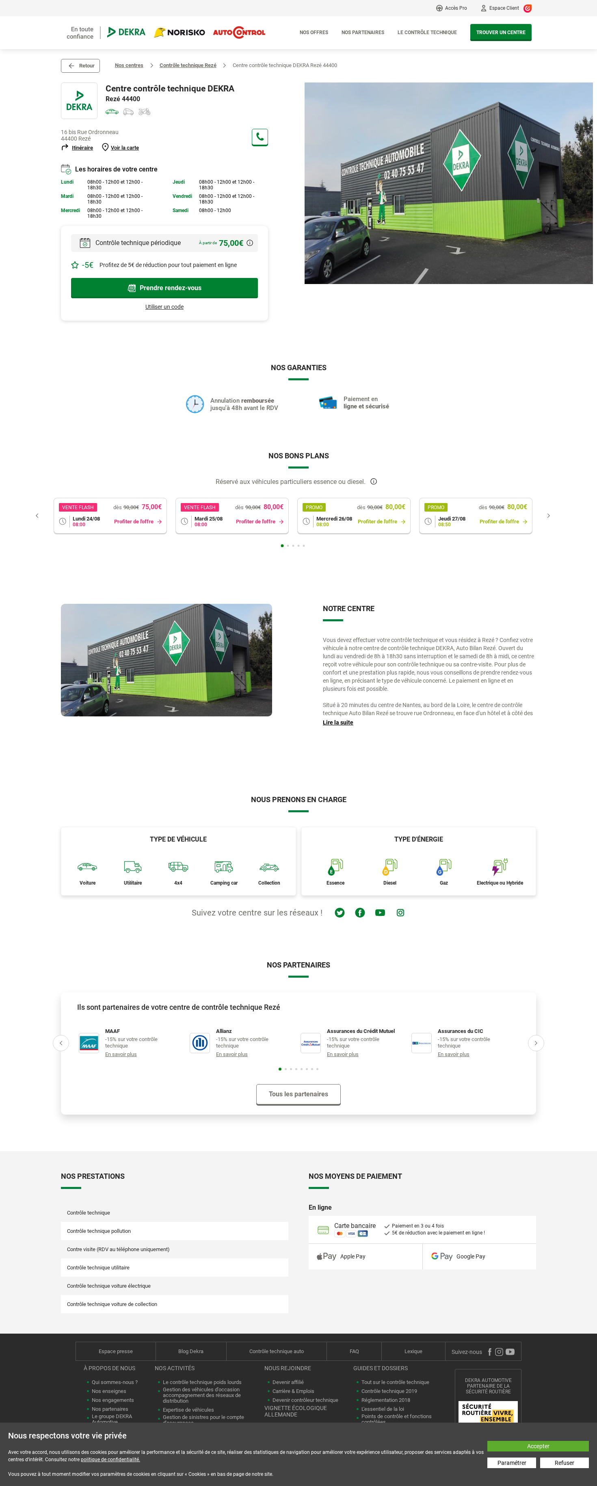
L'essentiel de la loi (382, 1409)
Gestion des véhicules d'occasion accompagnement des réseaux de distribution (202, 1395)
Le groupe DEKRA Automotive (112, 1419)
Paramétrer (512, 1463)
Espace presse (116, 1351)
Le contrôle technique (427, 32)
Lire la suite (338, 722)
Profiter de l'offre (134, 521)
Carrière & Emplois (293, 1391)
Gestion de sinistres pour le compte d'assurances (203, 1420)
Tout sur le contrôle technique (395, 1382)
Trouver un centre (501, 32)
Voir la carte (125, 148)
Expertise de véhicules (188, 1410)
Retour (87, 66)
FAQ (354, 1351)
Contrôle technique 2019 (389, 1391)
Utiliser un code (164, 307)
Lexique (413, 1351)
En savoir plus (121, 1054)
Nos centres (129, 65)
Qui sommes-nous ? (115, 1382)
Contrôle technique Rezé (188, 65)
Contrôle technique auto (276, 1351)
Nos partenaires (363, 32)
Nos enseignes (109, 1391)
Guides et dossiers (380, 1368)
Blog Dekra (190, 1351)
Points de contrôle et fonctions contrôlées (396, 1419)
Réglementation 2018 (385, 1400)
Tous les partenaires (298, 1094)
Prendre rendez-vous (170, 288)
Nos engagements (113, 1400)
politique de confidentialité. (110, 1459)
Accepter (538, 1446)
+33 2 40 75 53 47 (260, 137)
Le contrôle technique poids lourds (202, 1382)
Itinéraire (82, 148)
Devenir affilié (288, 1382)
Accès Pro (456, 8)
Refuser (564, 1463)
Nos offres (314, 32)
